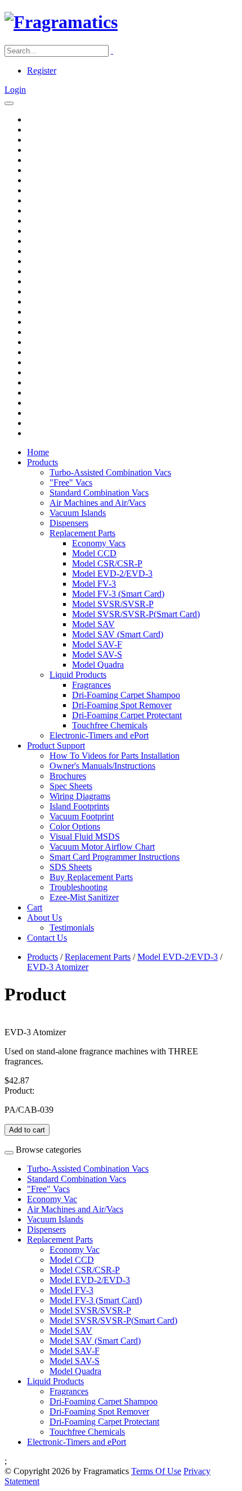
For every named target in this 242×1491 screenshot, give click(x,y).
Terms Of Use (156, 1471)
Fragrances (91, 685)
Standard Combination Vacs (99, 492)
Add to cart (27, 1130)
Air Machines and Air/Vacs (98, 502)
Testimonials (72, 927)
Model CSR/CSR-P (107, 563)
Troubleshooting (78, 887)
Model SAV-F (97, 644)
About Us (44, 917)
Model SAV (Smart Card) (117, 634)
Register (41, 70)
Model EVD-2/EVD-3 (112, 573)
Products (42, 462)
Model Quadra (98, 664)
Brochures (68, 776)
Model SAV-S (97, 654)
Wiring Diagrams (80, 796)
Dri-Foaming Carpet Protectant (127, 715)
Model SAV (93, 624)
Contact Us (47, 937)
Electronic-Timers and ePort (99, 735)
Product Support (56, 745)
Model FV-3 (94, 583)
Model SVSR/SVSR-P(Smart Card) (136, 614)
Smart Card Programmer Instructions (115, 857)
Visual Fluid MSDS (85, 836)
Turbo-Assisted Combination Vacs (110, 472)
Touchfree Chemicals (109, 725)
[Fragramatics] (61, 22)
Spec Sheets (71, 786)
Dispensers (69, 523)
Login (15, 89)
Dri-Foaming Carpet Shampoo (126, 695)
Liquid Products (78, 674)
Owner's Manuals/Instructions (102, 766)
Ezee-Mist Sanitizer (84, 897)
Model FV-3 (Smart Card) (118, 594)
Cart (34, 907)
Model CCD (94, 553)
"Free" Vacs (71, 482)
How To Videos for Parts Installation (115, 755)
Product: (19, 1090)
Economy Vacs (99, 543)
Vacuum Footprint (82, 816)
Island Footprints (79, 806)
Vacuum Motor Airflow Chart (102, 846)
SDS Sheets (71, 867)
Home (38, 452)
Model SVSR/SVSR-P (113, 604)
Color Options (75, 826)
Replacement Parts (82, 533)
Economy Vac (52, 1199)
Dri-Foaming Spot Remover (122, 705)
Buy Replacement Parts (91, 877)
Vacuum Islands (78, 513)
